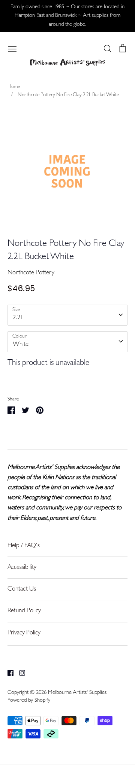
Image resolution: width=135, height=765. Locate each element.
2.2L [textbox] (18, 318)
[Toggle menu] (12, 48)
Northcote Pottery (31, 273)
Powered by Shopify (29, 701)
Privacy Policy (24, 633)
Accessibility (22, 567)
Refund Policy (24, 611)
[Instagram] (19, 673)
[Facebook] (8, 673)
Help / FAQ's (24, 546)
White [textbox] (20, 344)
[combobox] (68, 315)
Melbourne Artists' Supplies (77, 693)
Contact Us (22, 589)
